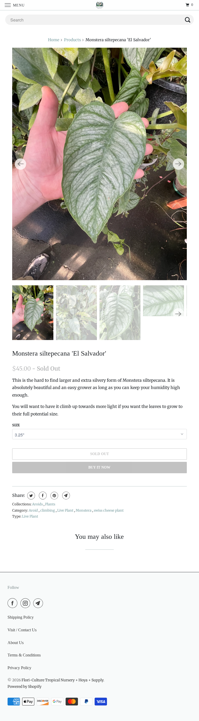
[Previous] (20, 164)
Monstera (84, 510)
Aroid (34, 510)
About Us (16, 642)
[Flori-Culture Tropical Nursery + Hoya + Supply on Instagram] (26, 603)
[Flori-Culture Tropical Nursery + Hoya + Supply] (99, 5)
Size (16, 425)
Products (72, 39)
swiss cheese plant (109, 510)
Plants (50, 504)
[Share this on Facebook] (42, 495)
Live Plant (65, 510)
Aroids (38, 504)
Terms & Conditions (24, 655)
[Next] (178, 164)
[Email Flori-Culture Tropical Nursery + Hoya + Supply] (39, 603)
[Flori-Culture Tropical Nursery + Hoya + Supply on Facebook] (13, 603)
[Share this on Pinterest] (53, 495)
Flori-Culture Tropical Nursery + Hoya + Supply (62, 680)
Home (53, 39)
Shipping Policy (21, 617)
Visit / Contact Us (22, 630)
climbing (48, 510)
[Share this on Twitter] (30, 495)
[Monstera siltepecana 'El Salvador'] (99, 164)
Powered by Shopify (24, 686)
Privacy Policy (19, 668)
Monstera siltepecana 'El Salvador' (59, 353)
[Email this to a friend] (65, 495)
